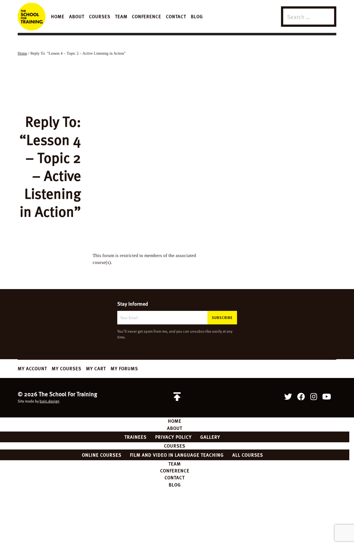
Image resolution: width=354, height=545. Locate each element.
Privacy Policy (173, 436)
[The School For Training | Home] (31, 16)
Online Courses (101, 454)
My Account (32, 368)
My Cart (96, 368)
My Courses (66, 368)
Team (121, 16)
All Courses (247, 454)
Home (57, 16)
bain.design (49, 401)
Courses (99, 16)
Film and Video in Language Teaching (177, 454)
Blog (197, 16)
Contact (176, 16)
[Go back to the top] (177, 397)
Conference (146, 16)
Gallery (210, 436)
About (76, 16)
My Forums (124, 368)
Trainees (135, 436)
